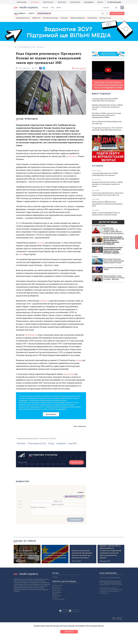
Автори (45, 7)
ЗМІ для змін (62, 2)
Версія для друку (80, 68)
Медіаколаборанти (78, 18)
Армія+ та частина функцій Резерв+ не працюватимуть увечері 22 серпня (106, 214)
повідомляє (71, 156)
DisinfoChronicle (75, 2)
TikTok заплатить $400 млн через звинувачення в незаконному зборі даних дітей (107, 204)
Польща (51, 443)
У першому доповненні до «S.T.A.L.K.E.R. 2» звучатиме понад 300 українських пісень (107, 129)
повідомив (69, 374)
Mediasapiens (56, 587)
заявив (78, 360)
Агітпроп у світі (105, 18)
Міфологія (36, 18)
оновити (81, 492)
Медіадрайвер (88, 2)
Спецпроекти (44, 13)
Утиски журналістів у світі (26, 47)
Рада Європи (61, 443)
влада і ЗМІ (72, 443)
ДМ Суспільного (48, 2)
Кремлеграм (92, 18)
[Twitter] (44, 68)
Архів (58, 7)
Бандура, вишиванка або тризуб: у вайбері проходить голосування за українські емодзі (107, 107)
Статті (31, 13)
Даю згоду (69, 632)
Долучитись (51, 414)
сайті (21, 254)
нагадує (40, 242)
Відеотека (55, 594)
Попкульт (64, 18)
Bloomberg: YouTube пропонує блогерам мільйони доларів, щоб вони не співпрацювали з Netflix (106, 115)
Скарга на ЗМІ (117, 13)
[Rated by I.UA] (64, 611)
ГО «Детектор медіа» (114, 2)
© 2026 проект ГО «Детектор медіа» (110, 581)
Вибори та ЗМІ (56, 595)
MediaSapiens (35, 2)
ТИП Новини (21, 443)
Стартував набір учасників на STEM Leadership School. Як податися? (105, 100)
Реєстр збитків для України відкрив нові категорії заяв (107, 122)
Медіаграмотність (23, 18)
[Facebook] (40, 68)
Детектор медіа (21, 2)
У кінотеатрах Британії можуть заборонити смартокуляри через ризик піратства (107, 194)
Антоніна (100, 2)
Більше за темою (25, 541)
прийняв (44, 300)
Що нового (20, 13)
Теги (52, 7)
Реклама (54, 577)
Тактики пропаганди (51, 18)
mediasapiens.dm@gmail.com (112, 583)
